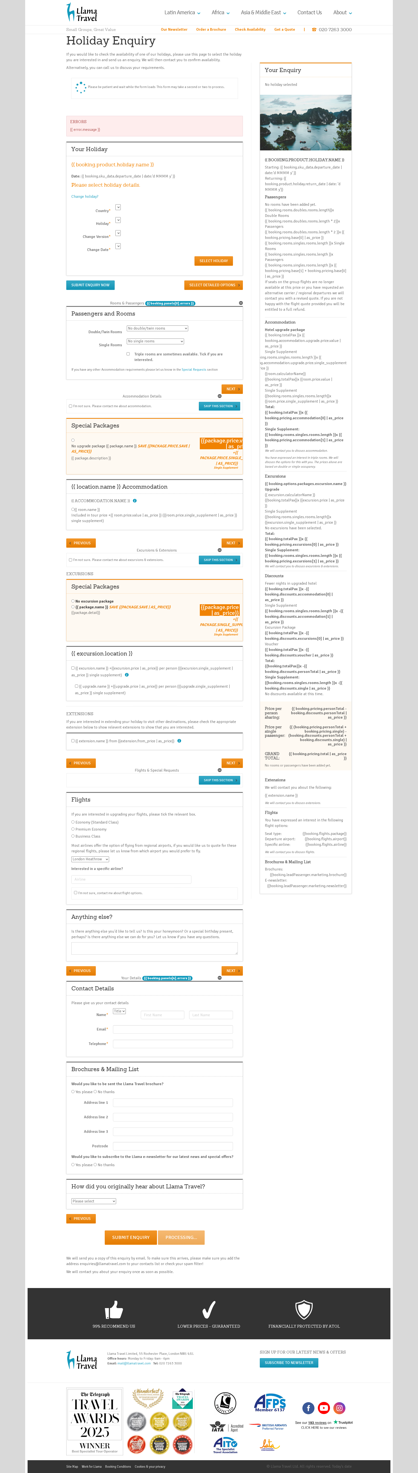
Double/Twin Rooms (105, 332)
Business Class (87, 836)
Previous (82, 543)
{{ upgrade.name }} (94, 686)
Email (102, 1029)
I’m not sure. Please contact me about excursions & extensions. (118, 560)
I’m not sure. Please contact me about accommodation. (112, 406)
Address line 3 (96, 1131)
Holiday (103, 223)
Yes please (84, 1092)
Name (102, 1014)
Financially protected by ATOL (304, 1326)
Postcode (100, 1146)
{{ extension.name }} (91, 741)
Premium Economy (90, 829)
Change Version (97, 236)
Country (103, 210)
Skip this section (218, 406)
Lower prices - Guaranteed (209, 1326)
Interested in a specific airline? (97, 868)
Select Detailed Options (212, 285)
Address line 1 (96, 1102)
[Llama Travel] (81, 11)
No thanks (106, 1092)
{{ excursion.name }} (91, 668)
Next (231, 389)
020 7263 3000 (335, 29)
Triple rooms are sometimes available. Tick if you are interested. (178, 357)
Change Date (99, 249)
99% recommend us (114, 1326)
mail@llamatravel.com (135, 1363)
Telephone (98, 1043)
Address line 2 (96, 1117)
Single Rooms (110, 345)
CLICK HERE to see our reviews (324, 1428)
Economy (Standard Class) (97, 822)
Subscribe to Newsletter (289, 1362)
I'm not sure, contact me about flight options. (110, 893)
